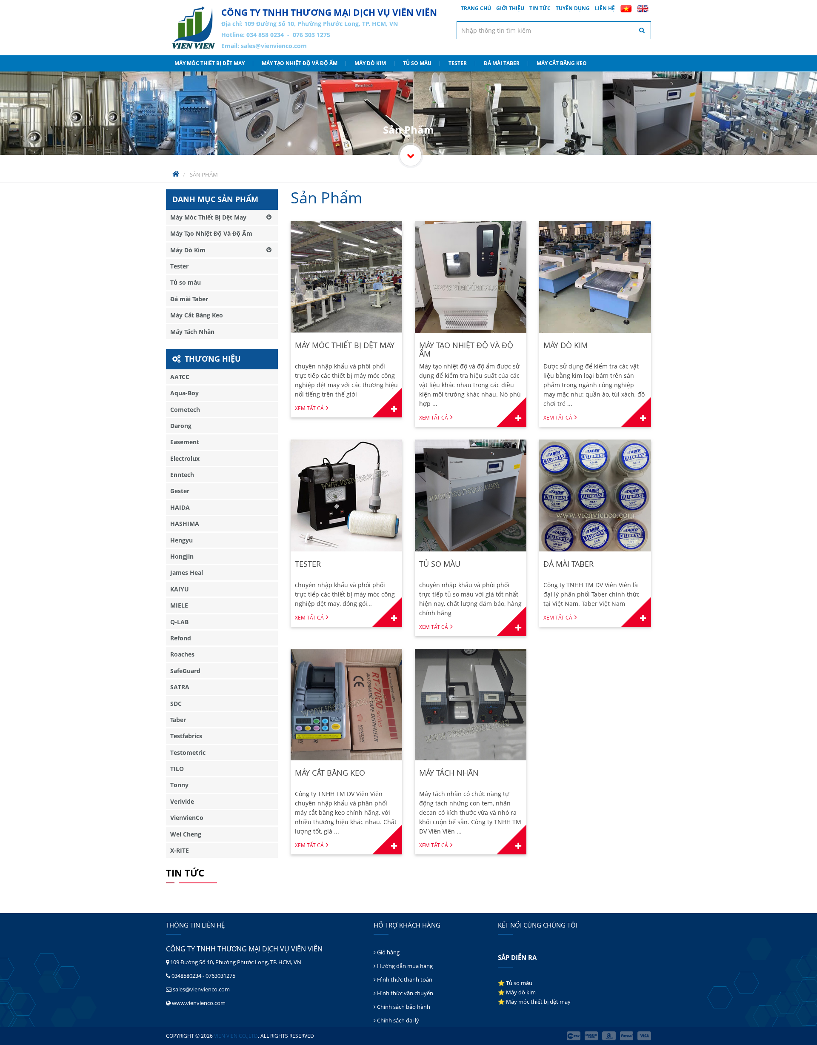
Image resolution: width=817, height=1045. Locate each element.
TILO (177, 769)
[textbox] (554, 30)
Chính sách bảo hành (403, 1007)
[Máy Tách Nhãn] (470, 704)
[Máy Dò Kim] (595, 277)
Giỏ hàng (388, 952)
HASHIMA (184, 524)
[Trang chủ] (193, 27)
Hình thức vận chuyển (404, 993)
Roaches (182, 654)
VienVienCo (186, 818)
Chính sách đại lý (397, 1020)
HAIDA (180, 507)
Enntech (182, 475)
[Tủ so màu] (470, 495)
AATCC (179, 377)
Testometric (188, 752)
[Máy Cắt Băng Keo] (346, 704)
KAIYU (179, 589)
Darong (180, 426)
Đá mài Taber (502, 63)
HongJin (182, 556)
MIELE (179, 605)
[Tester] (346, 495)
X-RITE (179, 850)
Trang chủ (476, 8)
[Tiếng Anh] (642, 8)
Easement (184, 442)
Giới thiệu (510, 8)
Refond (180, 638)
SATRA (179, 687)
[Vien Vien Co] (410, 155)
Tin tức (540, 8)
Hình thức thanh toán (404, 979)
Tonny (179, 785)
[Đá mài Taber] (595, 495)
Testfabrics (186, 736)
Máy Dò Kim (370, 63)
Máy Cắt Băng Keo (562, 63)
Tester (457, 63)
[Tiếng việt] (625, 8)
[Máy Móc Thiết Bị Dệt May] (346, 277)
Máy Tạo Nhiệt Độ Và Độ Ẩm (299, 63)
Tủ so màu (417, 63)
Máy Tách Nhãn (192, 332)
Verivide (182, 801)
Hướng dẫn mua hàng (404, 966)
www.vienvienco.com (199, 1003)
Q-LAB (179, 622)
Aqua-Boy (184, 393)
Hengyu (181, 540)
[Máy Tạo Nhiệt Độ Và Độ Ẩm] (470, 277)
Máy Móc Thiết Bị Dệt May (209, 63)
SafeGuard (185, 671)
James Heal (186, 572)
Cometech (185, 409)
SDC (176, 704)
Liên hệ (605, 8)
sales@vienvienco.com (274, 46)
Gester (179, 491)
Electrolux (185, 458)
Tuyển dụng (573, 8)
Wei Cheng (185, 834)
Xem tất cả (309, 408)
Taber (178, 720)
